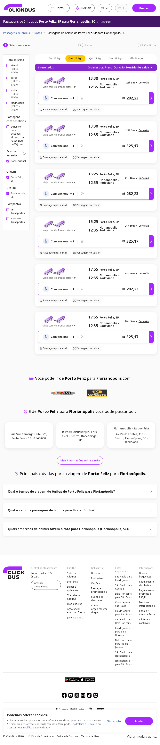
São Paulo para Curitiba (123, 587)
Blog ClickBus (74, 604)
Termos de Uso (90, 736)
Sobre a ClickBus (71, 574)
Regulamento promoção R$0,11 (146, 594)
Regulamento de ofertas (146, 583)
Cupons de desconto (97, 598)
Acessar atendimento (41, 584)
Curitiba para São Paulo (122, 604)
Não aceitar (114, 721)
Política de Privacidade (41, 736)
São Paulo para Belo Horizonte (123, 621)
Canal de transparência (147, 612)
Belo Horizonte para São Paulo (123, 595)
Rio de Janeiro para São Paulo (123, 612)
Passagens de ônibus (16, 33)
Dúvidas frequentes (145, 574)
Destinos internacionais (147, 604)
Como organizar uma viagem (99, 609)
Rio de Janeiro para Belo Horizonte (123, 631)
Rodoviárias (98, 578)
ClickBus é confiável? (144, 621)
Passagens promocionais (99, 590)
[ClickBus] (20, 8)
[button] (144, 83)
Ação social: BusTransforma (76, 610)
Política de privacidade (37, 727)
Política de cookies (86, 724)
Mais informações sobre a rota (80, 460)
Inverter (106, 21)
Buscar (144, 8)
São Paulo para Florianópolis (123, 654)
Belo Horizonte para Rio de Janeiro (123, 644)
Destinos (96, 573)
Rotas (38, 33)
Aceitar (139, 721)
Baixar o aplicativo (72, 588)
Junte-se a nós (75, 617)
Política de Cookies (67, 736)
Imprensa (72, 581)
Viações (95, 583)
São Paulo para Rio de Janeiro (123, 578)
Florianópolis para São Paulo (123, 662)
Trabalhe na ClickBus (73, 597)
